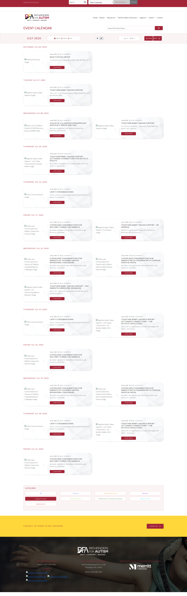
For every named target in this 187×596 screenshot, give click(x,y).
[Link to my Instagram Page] (36, 580)
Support (143, 18)
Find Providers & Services (127, 18)
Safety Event (40, 504)
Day (71, 38)
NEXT (157, 38)
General (75, 493)
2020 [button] (131, 38)
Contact (160, 18)
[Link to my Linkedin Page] (36, 576)
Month (58, 38)
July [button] (125, 38)
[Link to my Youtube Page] (57, 576)
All (41, 493)
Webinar (145, 493)
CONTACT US (154, 526)
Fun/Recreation (75, 499)
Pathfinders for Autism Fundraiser (110, 499)
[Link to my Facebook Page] (36, 572)
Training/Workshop (110, 493)
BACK (149, 38)
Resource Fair (145, 499)
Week (65, 38)
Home (95, 18)
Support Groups (40, 499)
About (101, 18)
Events (151, 18)
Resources (111, 18)
